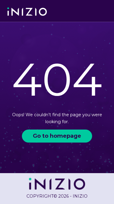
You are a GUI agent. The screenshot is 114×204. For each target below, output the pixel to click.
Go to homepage (57, 136)
